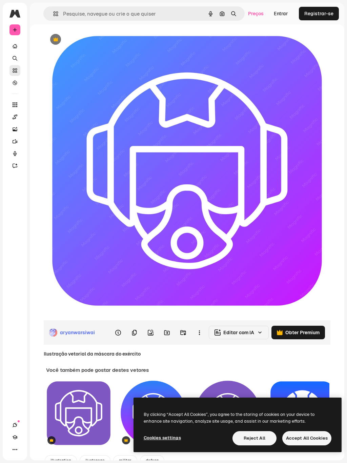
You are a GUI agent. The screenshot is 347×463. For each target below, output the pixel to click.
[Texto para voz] (14, 153)
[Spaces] (14, 117)
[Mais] (14, 449)
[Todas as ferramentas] (14, 104)
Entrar (281, 14)
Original (86, 40)
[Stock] (14, 70)
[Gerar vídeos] (14, 141)
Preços (256, 14)
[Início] (14, 46)
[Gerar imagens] (14, 129)
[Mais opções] (199, 332)
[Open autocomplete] (53, 13)
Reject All (254, 438)
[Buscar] (14, 58)
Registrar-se (318, 14)
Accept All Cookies (307, 438)
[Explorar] (14, 82)
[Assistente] (14, 165)
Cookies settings (162, 438)
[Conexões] (14, 425)
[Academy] (14, 437)
